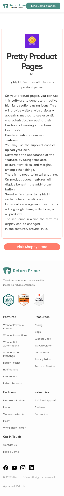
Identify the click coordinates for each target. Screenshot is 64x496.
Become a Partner (14, 400)
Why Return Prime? (14, 428)
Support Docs (43, 338)
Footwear (40, 407)
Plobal (6, 407)
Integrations (10, 376)
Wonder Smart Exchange (12, 354)
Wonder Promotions (15, 335)
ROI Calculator (43, 345)
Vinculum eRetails (13, 414)
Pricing (38, 325)
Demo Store (42, 352)
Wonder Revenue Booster (13, 326)
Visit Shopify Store (32, 246)
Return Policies (11, 362)
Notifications (10, 369)
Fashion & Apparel (45, 400)
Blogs (38, 332)
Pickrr (6, 421)
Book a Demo (11, 452)
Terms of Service (45, 366)
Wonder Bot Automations (11, 343)
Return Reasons (12, 383)
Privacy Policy (43, 359)
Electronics (41, 414)
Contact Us (10, 445)
